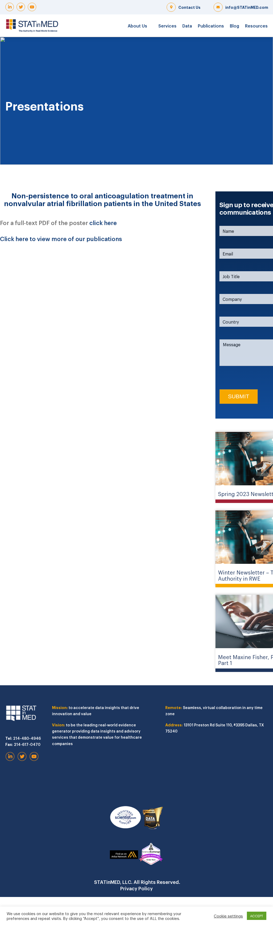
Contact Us (189, 7)
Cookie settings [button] (228, 916)
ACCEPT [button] (256, 916)
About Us (137, 26)
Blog (234, 26)
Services (167, 26)
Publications (211, 26)
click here (103, 222)
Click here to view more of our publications (61, 238)
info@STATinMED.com (246, 7)
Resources (256, 26)
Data (187, 26)
